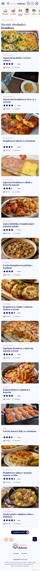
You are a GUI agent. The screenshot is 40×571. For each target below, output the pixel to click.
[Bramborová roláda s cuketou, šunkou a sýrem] (20, 290)
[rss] (6, 539)
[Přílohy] (27, 10)
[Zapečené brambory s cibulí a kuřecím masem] (20, 165)
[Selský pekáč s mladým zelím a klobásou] (20, 497)
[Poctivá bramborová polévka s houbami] (20, 248)
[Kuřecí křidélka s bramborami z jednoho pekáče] (20, 207)
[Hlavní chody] (20, 10)
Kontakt (16, 553)
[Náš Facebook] (11, 539)
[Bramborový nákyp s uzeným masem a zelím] (20, 455)
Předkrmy (6, 304)
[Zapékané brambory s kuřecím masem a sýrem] (20, 331)
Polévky (6, 262)
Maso (5, 428)
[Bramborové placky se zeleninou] (20, 124)
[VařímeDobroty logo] (16, 3)
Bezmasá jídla (8, 55)
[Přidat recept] (33, 3)
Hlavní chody (8, 179)
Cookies (24, 553)
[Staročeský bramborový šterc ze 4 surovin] (20, 82)
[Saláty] (34, 10)
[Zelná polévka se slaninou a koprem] (20, 373)
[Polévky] (13, 11)
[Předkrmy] (5, 10)
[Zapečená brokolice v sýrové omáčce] (20, 41)
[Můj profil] (36, 3)
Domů (3, 20)
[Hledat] (29, 3)
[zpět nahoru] (35, 539)
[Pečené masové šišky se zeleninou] (20, 414)
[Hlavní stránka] (20, 546)
